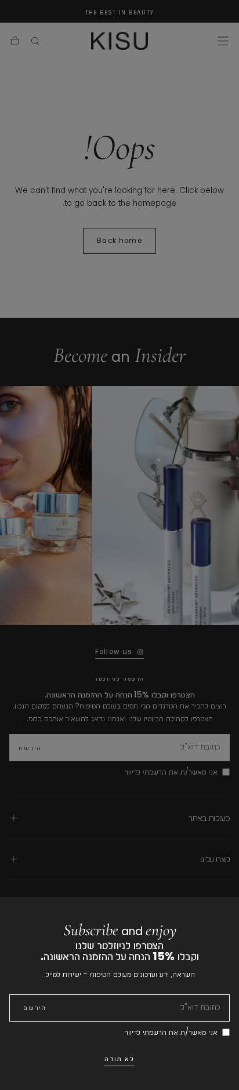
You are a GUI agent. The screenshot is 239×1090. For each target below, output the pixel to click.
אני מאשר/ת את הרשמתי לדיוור (171, 1032)
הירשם (34, 1007)
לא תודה (119, 1058)
